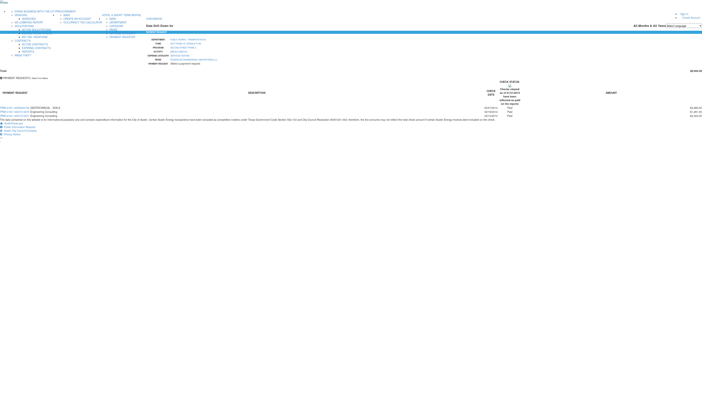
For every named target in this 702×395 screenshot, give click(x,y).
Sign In (684, 14)
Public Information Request (19, 127)
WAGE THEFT (23, 55)
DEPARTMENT (118, 22)
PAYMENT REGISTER (122, 37)
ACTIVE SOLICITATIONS (36, 29)
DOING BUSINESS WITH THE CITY (35, 11)
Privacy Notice (11, 134)
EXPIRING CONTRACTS (36, 48)
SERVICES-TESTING (180, 55)
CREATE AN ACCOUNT (77, 18)
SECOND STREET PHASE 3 (183, 47)
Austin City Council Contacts (20, 130)
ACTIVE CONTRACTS (35, 44)
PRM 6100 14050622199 (14, 108)
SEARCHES (29, 18)
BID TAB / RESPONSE (35, 37)
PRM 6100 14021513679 (14, 112)
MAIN (66, 15)
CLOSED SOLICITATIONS (37, 33)
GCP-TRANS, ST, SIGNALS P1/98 (185, 43)
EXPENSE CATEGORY (123, 33)
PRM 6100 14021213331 (14, 116)
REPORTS (28, 51)
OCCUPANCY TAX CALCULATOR (82, 22)
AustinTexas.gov (13, 123)
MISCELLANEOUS (178, 51)
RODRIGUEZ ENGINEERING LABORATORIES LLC (193, 59)
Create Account (691, 17)
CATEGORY (116, 26)
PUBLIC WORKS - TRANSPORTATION (188, 39)
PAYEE (113, 29)
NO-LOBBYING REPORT (29, 22)
